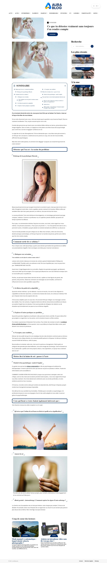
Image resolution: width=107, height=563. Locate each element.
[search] (93, 6)
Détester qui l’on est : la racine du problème (25, 89)
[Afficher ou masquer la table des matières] (48, 86)
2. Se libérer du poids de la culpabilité (25, 103)
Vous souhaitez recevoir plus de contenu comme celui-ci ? (28, 100)
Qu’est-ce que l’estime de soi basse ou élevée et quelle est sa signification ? (53, 101)
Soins (82, 68)
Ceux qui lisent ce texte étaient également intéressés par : (53, 97)
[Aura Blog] (53, 6)
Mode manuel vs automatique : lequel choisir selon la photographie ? (24, 541)
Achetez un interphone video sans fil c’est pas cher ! (54, 540)
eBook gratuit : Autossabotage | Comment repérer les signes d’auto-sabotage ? (54, 107)
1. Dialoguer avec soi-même (23, 97)
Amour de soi (46, 104)
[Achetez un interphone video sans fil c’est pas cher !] (54, 529)
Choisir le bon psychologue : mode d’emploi (53, 94)
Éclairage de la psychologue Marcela (24, 92)
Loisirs (25, 535)
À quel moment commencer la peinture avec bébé (82, 61)
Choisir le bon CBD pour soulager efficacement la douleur (82, 74)
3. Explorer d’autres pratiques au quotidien (26, 105)
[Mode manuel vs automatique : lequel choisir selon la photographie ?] (25, 529)
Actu (54, 535)
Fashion (52, 34)
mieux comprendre (33, 366)
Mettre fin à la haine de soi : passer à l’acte (51, 92)
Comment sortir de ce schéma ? (22, 94)
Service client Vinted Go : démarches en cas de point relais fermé (83, 91)
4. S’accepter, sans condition (49, 89)
